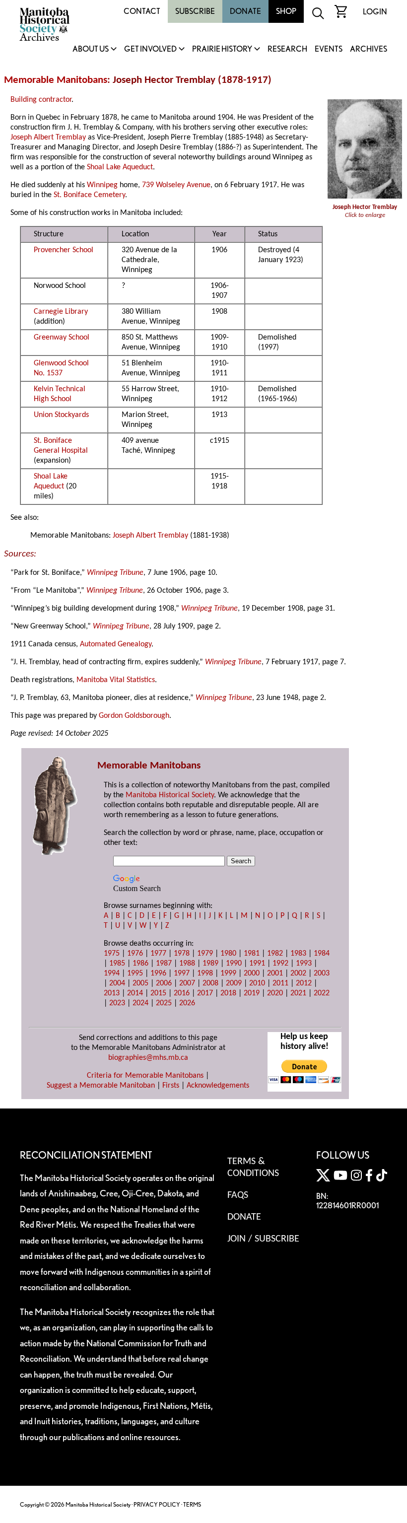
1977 (158, 954)
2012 (304, 983)
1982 (275, 954)
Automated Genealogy (115, 644)
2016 (182, 993)
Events (328, 49)
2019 (252, 993)
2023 (117, 1003)
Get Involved (150, 49)
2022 (322, 993)
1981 (252, 954)
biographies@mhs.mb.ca (148, 1058)
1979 (205, 954)
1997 (182, 973)
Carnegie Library (61, 312)
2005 (140, 983)
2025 (164, 1003)
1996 (158, 973)
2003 (322, 973)
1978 (182, 954)
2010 (257, 983)
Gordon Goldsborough (134, 716)
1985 (117, 964)
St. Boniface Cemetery (89, 195)
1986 (140, 964)
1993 (304, 964)
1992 (280, 964)
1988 (187, 964)
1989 (210, 964)
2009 (234, 983)
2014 (135, 993)
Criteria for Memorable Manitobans (145, 1076)
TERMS (192, 1504)
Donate (245, 11)
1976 (135, 954)
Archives (368, 49)
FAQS (237, 1195)
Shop (286, 11)
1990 (234, 964)
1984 (322, 954)
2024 (140, 1003)
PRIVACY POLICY (157, 1504)
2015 (158, 993)
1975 (112, 954)
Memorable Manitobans (55, 80)
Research (287, 49)
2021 (298, 993)
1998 (205, 973)
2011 (280, 983)
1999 (228, 973)
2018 (228, 993)
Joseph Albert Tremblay (48, 137)
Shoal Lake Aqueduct (120, 167)
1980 (228, 954)
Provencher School (63, 250)
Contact (142, 11)
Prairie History (222, 49)
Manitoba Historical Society (170, 795)
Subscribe (195, 11)
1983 (298, 954)
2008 (210, 983)
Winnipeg (102, 185)
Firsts (170, 1086)
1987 (164, 964)
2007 (187, 983)
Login (375, 11)
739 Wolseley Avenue (176, 185)
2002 (298, 973)
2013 (112, 993)
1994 (112, 973)
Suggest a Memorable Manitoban (101, 1086)
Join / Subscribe (263, 1239)
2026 (187, 1003)
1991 (257, 964)
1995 (135, 973)
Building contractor (40, 100)
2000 (252, 973)
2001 (275, 973)
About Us (90, 49)
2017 (205, 993)
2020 (275, 993)
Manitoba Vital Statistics (115, 680)
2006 (164, 983)
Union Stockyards (61, 415)
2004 (117, 983)
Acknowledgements (218, 1086)
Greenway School (61, 338)
